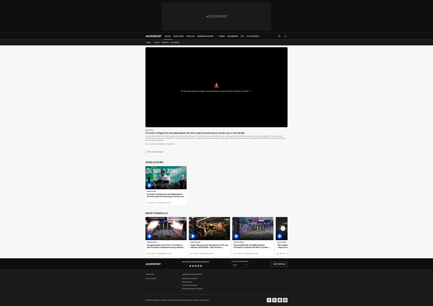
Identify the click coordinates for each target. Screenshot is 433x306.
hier (250, 91)
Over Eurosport (150, 278)
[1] (190, 265)
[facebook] (269, 300)
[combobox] (240, 265)
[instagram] (285, 300)
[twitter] (274, 300)
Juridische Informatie (189, 285)
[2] (193, 265)
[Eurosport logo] (153, 36)
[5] (201, 265)
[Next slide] (283, 228)
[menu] (279, 36)
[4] (198, 265)
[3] (195, 265)
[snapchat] (280, 300)
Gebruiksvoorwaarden (190, 278)
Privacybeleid (187, 282)
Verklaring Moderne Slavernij (192, 289)
